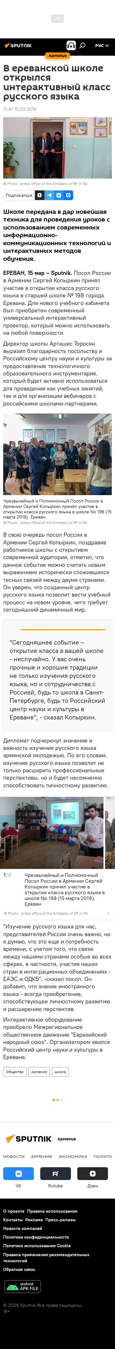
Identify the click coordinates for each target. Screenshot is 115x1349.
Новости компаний (22, 1228)
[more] (108, 913)
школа (60, 1071)
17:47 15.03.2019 (19, 109)
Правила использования (52, 1211)
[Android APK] (22, 1287)
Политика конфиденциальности (36, 1237)
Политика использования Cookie (37, 1246)
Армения (39, 1071)
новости (14, 1156)
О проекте (14, 1211)
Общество (15, 1071)
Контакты (13, 1220)
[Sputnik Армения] (19, 48)
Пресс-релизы (60, 1220)
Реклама (34, 1220)
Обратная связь (19, 1269)
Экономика (72, 1156)
